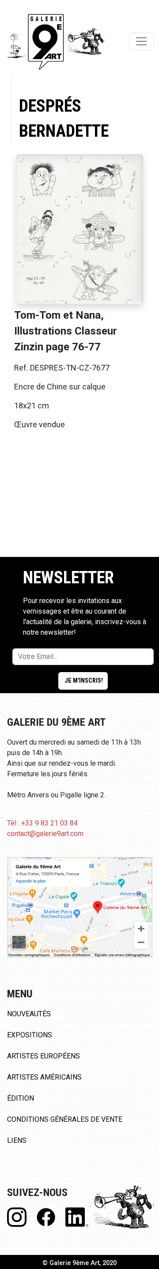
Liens (16, 1140)
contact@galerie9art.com (45, 833)
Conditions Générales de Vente (64, 1119)
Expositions (29, 1035)
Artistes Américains (44, 1077)
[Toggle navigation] (141, 41)
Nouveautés (29, 1014)
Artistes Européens (43, 1056)
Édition (20, 1098)
